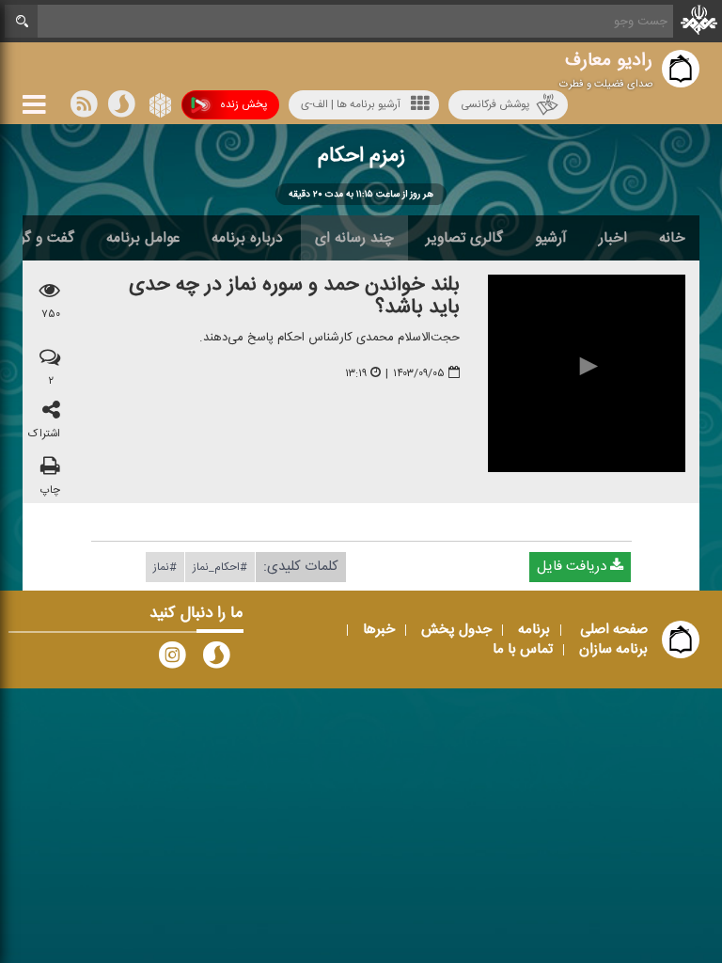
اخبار (613, 238)
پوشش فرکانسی (495, 104)
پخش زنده (243, 104)
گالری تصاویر (464, 238)
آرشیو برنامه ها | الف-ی (350, 104)
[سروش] (121, 108)
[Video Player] (586, 373)
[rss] (84, 108)
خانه (672, 238)
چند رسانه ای (354, 238)
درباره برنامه (247, 238)
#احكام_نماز (220, 566)
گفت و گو (46, 238)
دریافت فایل (573, 565)
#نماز (165, 566)
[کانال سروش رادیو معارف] (216, 659)
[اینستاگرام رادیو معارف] (172, 659)
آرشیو (551, 238)
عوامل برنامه (143, 238)
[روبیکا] (158, 108)
